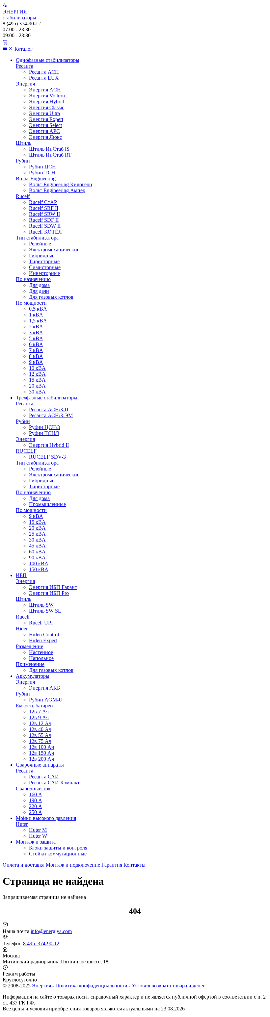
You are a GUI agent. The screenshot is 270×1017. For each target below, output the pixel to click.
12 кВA (37, 374)
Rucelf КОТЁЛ (45, 232)
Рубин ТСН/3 (44, 433)
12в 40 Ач (40, 729)
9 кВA (36, 362)
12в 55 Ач (40, 735)
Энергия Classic (46, 107)
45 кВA (37, 545)
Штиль (23, 143)
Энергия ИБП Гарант (53, 587)
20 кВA (37, 386)
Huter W (38, 836)
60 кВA (37, 551)
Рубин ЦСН (42, 166)
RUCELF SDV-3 (47, 457)
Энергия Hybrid (46, 101)
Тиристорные (44, 261)
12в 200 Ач (41, 759)
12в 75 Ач (40, 741)
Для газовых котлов (51, 297)
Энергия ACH (45, 89)
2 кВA (36, 326)
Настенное (41, 652)
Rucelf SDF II (44, 220)
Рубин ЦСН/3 (44, 427)
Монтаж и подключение (73, 865)
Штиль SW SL (45, 611)
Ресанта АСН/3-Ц (48, 409)
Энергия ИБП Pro (49, 593)
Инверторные (44, 273)
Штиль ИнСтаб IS (49, 149)
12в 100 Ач (41, 747)
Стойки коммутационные (58, 853)
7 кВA (36, 350)
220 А (35, 806)
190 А (35, 800)
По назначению (33, 279)
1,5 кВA (38, 320)
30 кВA (37, 391)
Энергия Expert (46, 119)
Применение (30, 664)
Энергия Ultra (44, 113)
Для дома (39, 285)
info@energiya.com (51, 931)
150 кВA (38, 569)
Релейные (40, 243)
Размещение (29, 646)
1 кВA (36, 315)
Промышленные (47, 504)
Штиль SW (41, 605)
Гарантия (111, 865)
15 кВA (37, 380)
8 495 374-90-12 (41, 943)
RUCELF (26, 451)
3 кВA (36, 332)
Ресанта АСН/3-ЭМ (51, 415)
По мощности (31, 303)
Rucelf (23, 196)
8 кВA (36, 356)
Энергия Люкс (45, 137)
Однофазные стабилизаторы (47, 60)
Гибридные (41, 255)
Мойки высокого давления (46, 818)
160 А (35, 794)
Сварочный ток (33, 788)
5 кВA (36, 338)
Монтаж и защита (36, 842)
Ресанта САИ (44, 776)
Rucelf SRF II (43, 208)
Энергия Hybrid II (49, 445)
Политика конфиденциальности (91, 985)
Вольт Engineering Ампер (57, 190)
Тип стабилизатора (37, 238)
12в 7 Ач (39, 711)
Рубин (23, 161)
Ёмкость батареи (34, 705)
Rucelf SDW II (45, 226)
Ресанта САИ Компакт (54, 782)
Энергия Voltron (47, 95)
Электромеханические (54, 249)
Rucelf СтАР (43, 202)
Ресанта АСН (44, 72)
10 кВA (37, 368)
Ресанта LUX (44, 78)
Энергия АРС (44, 131)
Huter (22, 824)
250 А (35, 812)
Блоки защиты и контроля (58, 848)
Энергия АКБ (44, 688)
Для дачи (39, 291)
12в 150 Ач (41, 753)
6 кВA (36, 344)
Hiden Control (44, 634)
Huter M (38, 830)
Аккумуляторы (32, 676)
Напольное (41, 658)
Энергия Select (45, 125)
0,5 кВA (38, 309)
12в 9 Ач (39, 717)
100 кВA (38, 563)
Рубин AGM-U (46, 699)
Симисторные (45, 267)
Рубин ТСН (42, 172)
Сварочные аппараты (40, 765)
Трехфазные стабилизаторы (46, 397)
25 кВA (37, 534)
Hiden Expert (43, 640)
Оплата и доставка (23, 865)
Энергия (25, 84)
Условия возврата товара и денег (168, 985)
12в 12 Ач (40, 723)
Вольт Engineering (36, 178)
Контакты (134, 865)
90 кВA (37, 557)
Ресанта (24, 66)
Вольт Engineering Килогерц (60, 184)
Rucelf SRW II (44, 214)
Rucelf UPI (41, 622)
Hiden (22, 628)
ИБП (21, 575)
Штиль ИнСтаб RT (50, 155)
